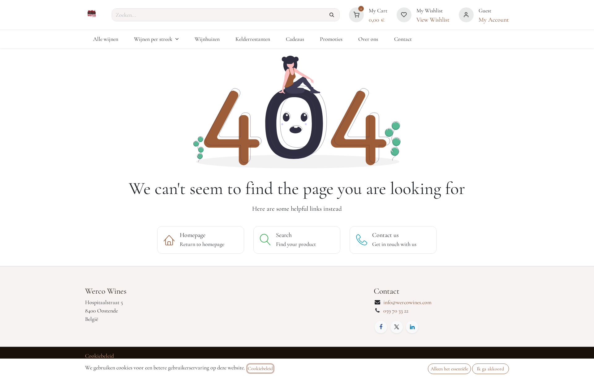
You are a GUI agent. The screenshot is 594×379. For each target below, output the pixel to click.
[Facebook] (381, 327)
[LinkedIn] (412, 327)
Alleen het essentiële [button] (449, 369)
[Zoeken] (331, 15)
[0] (356, 14)
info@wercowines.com (407, 302)
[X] (396, 327)
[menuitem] (105, 39)
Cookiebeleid (99, 355)
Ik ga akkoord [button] (490, 369)
